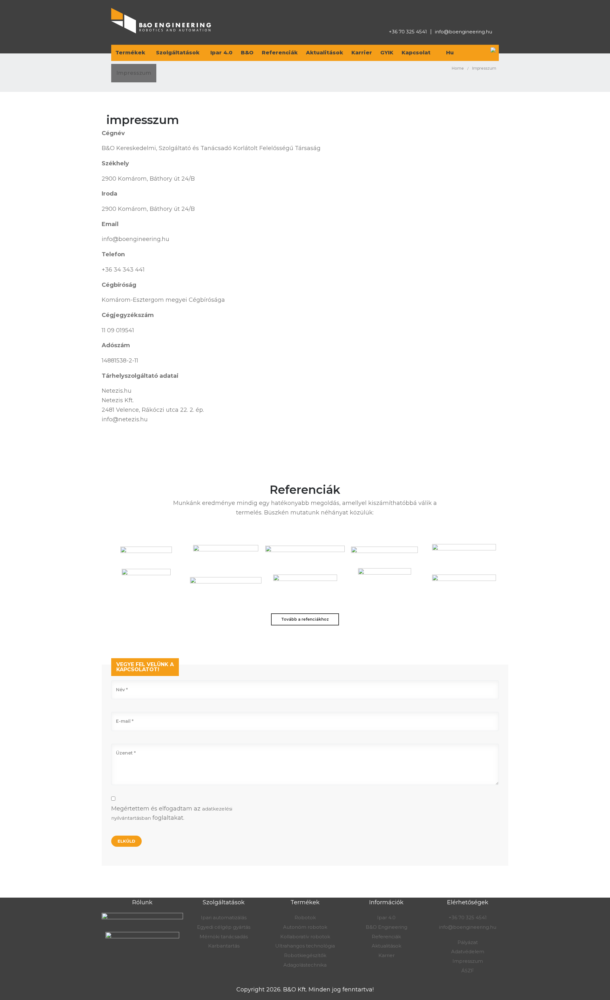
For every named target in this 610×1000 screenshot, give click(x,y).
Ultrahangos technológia (305, 946)
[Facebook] (466, 15)
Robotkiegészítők (305, 955)
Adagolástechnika (305, 965)
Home (458, 68)
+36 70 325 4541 (408, 32)
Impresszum (467, 961)
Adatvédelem (467, 951)
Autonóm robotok (305, 927)
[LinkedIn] (478, 15)
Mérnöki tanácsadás (224, 937)
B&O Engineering (386, 927)
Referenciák (386, 937)
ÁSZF (467, 971)
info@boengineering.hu (463, 32)
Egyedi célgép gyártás (223, 927)
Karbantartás (224, 946)
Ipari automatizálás (224, 917)
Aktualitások (386, 946)
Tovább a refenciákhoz (305, 619)
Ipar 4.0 (386, 917)
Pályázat (468, 942)
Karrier (386, 955)
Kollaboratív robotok (305, 937)
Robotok (305, 917)
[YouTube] (490, 15)
